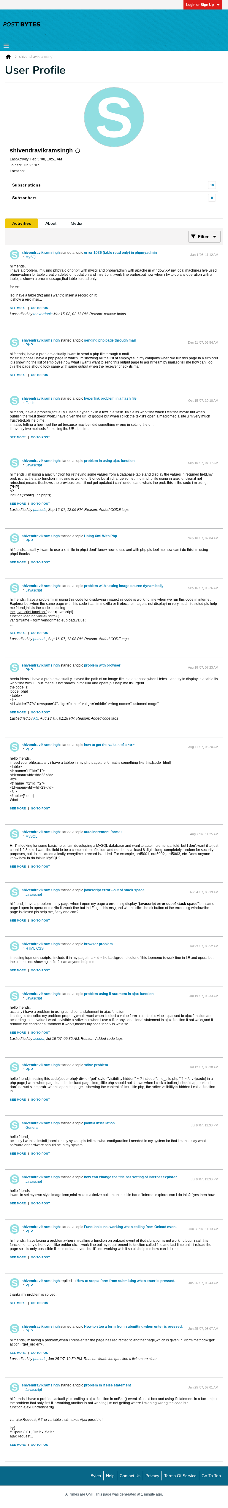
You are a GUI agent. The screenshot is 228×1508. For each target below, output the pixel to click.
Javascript (34, 465)
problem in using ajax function (109, 461)
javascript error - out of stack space (114, 890)
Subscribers (24, 197)
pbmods (39, 510)
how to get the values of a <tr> (109, 745)
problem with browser (102, 665)
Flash (30, 403)
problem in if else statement (107, 1385)
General (32, 1128)
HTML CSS (35, 948)
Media (76, 223)
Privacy (152, 1475)
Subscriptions (26, 185)
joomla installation (99, 1123)
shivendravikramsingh (41, 253)
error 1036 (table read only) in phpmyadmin (120, 253)
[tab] (21, 223)
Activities (21, 223)
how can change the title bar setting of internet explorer (130, 1177)
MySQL (31, 257)
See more (18, 308)
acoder (39, 1039)
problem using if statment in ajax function (118, 994)
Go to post (40, 308)
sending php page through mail (110, 340)
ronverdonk (42, 314)
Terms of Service (180, 1475)
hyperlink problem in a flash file (110, 398)
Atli (35, 718)
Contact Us (130, 1475)
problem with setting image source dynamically (124, 586)
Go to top (211, 1475)
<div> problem (96, 1065)
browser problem (98, 944)
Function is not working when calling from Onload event (130, 1227)
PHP (29, 345)
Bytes (96, 1475)
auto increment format (103, 832)
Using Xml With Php (100, 536)
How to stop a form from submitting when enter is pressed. (126, 1281)
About (50, 223)
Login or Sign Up (200, 5)
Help (110, 1475)
